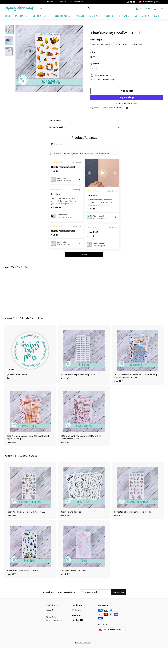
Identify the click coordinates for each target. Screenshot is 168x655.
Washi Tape (95, 16)
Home (7, 16)
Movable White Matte (102, 44)
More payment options (126, 103)
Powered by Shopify (83, 643)
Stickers (20, 16)
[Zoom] (49, 58)
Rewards (124, 16)
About (145, 16)
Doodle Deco (29, 455)
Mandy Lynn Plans (32, 318)
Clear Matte (121, 44)
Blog (156, 16)
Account (49, 610)
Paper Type (96, 39)
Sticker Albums (63, 16)
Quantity (94, 63)
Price (92, 52)
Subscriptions (40, 16)
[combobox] (65, 8)
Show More (105, 205)
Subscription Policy (54, 620)
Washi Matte (137, 44)
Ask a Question (57, 127)
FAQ (136, 16)
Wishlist (110, 16)
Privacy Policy (51, 617)
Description (55, 120)
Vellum (80, 16)
